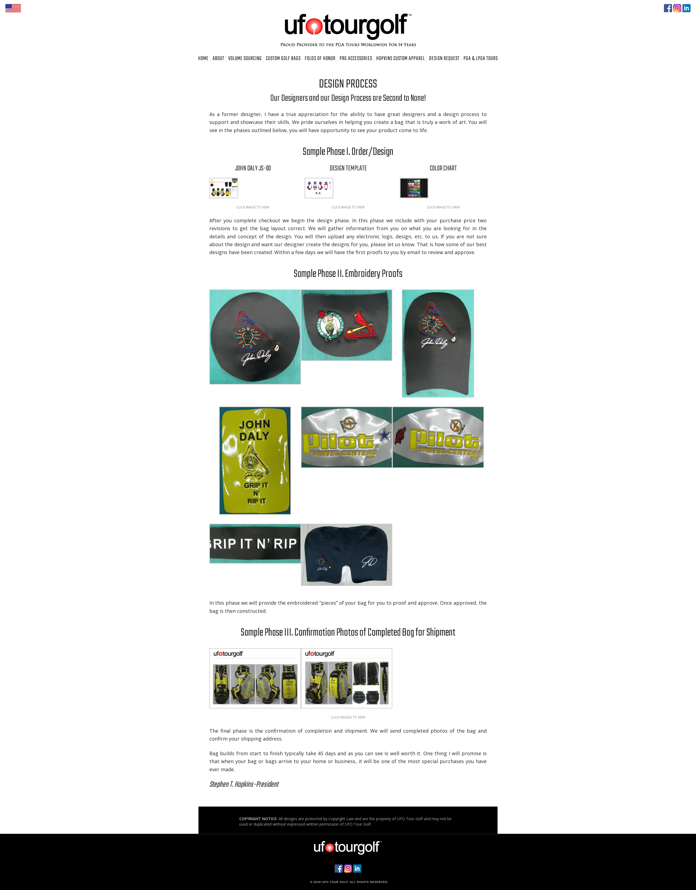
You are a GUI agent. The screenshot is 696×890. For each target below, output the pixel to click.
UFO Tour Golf (348, 30)
